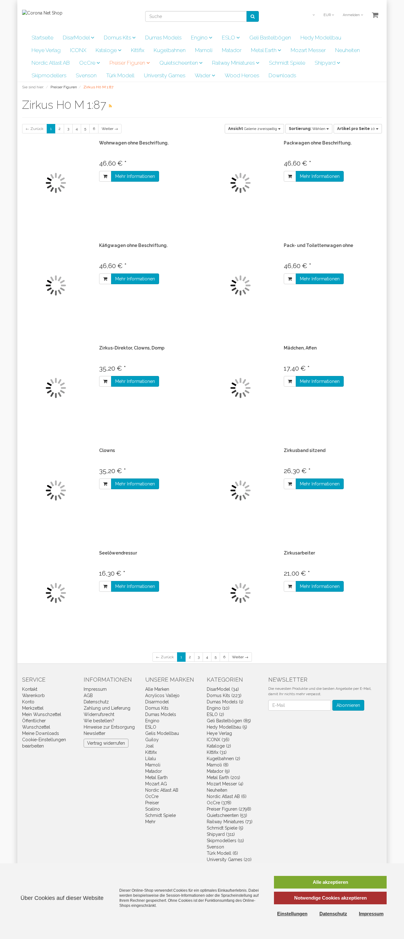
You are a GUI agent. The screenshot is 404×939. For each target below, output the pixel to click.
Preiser (152, 802)
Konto (28, 701)
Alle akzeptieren (330, 882)
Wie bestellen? (99, 720)
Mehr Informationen (135, 176)
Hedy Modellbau (320, 37)
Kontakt (29, 689)
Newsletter (94, 733)
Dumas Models (163, 37)
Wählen (307, 128)
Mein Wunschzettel (41, 714)
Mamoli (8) (218, 764)
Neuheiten (347, 50)
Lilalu (150, 758)
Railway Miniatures (234, 63)
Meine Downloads (40, 733)
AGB (88, 695)
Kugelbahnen (170, 50)
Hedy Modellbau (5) (227, 727)
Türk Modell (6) (222, 853)
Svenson (86, 75)
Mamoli (203, 50)
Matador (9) (218, 771)
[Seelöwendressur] (56, 593)
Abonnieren (348, 705)
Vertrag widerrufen (106, 743)
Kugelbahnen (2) (223, 758)
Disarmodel (157, 701)
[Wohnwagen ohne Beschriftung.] (56, 183)
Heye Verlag (46, 50)
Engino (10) (218, 708)
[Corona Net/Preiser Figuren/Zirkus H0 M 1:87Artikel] (110, 106)
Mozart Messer (308, 50)
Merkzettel (33, 708)
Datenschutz (96, 701)
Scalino (152, 809)
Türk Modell (120, 75)
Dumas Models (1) (225, 701)
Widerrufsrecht (99, 714)
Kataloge (107, 50)
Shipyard (326, 63)
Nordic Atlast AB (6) (227, 796)
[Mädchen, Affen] (240, 388)
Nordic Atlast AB (51, 63)
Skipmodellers (49, 75)
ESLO (229, 37)
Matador (231, 50)
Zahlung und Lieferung (107, 708)
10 (356, 128)
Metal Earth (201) (223, 777)
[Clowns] (56, 490)
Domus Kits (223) (224, 695)
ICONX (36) (218, 739)
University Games (164, 75)
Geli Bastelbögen (270, 37)
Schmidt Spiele (287, 63)
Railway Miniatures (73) (229, 821)
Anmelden (352, 15)
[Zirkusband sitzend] (240, 490)
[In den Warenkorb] (105, 176)
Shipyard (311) (221, 834)
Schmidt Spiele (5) (225, 827)
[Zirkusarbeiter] (240, 593)
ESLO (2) (215, 714)
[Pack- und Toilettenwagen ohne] (240, 285)
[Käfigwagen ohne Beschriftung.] (56, 285)
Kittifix (137, 50)
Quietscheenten (179, 63)
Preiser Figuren (128, 63)
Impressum (95, 689)
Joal (149, 745)
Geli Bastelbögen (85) (229, 720)
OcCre (88, 63)
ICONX (78, 50)
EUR (328, 15)
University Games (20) (229, 859)
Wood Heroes (242, 75)
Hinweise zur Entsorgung (109, 727)
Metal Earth (264, 50)
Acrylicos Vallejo (162, 695)
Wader (203, 75)
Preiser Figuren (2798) (229, 809)
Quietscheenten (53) (227, 815)
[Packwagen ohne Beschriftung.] (240, 183)
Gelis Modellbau (162, 733)
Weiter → (110, 128)
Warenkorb (33, 695)
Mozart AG (156, 783)
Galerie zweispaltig (253, 128)
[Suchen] (253, 16)
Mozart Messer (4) (225, 783)
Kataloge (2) (219, 745)
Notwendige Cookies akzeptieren (330, 898)
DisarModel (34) (223, 689)
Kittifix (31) (217, 752)
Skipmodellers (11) (225, 840)
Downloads (282, 75)
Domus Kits (118, 37)
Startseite (42, 37)
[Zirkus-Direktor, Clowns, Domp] (56, 388)
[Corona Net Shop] (42, 12)
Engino (200, 37)
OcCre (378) (219, 802)
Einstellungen (292, 913)
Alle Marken (157, 689)
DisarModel (77, 37)
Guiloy (152, 739)
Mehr (150, 821)
